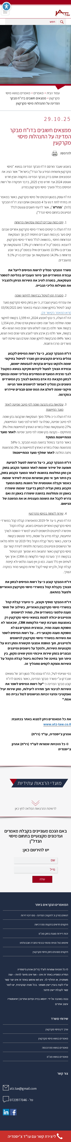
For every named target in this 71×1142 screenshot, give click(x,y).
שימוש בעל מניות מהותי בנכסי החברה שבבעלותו (44, 942)
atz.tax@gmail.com (23, 1088)
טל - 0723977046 (21, 1100)
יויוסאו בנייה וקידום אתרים (33, 999)
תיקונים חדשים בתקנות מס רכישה (51, 924)
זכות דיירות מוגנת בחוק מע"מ (53, 933)
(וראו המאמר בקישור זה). (56, 312)
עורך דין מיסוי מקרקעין (57, 1029)
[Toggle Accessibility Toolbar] (6, 6)
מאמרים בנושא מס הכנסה (55, 1047)
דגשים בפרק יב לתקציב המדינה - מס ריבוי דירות (44, 915)
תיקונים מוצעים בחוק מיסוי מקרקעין (50, 952)
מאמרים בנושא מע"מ (57, 1056)
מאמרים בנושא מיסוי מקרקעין (53, 1038)
